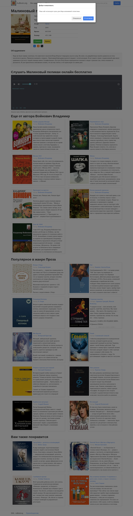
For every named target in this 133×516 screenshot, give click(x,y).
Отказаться (77, 18)
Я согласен (88, 18)
